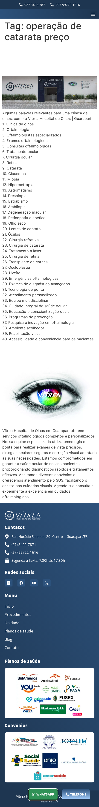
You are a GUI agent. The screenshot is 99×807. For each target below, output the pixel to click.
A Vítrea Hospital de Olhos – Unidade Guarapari (48, 354)
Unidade (12, 622)
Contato (12, 647)
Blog (8, 639)
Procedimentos (18, 614)
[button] (93, 14)
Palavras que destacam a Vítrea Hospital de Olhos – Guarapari (47, 59)
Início (9, 606)
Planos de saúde (19, 631)
